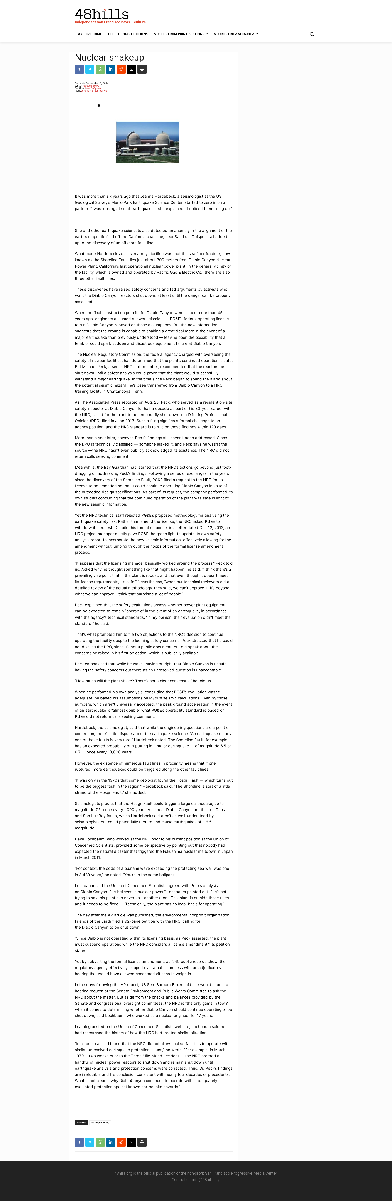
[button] (311, 34)
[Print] (142, 69)
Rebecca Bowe (90, 85)
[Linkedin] (110, 69)
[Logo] (111, 15)
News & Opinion (93, 88)
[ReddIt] (121, 69)
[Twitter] (89, 69)
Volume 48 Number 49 (94, 90)
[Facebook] (79, 69)
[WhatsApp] (100, 69)
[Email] (131, 69)
